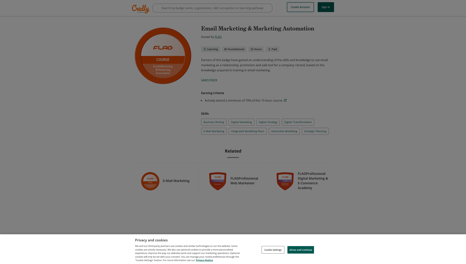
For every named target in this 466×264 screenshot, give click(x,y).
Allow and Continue (300, 249)
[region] (233, 249)
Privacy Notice (204, 260)
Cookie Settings (273, 249)
